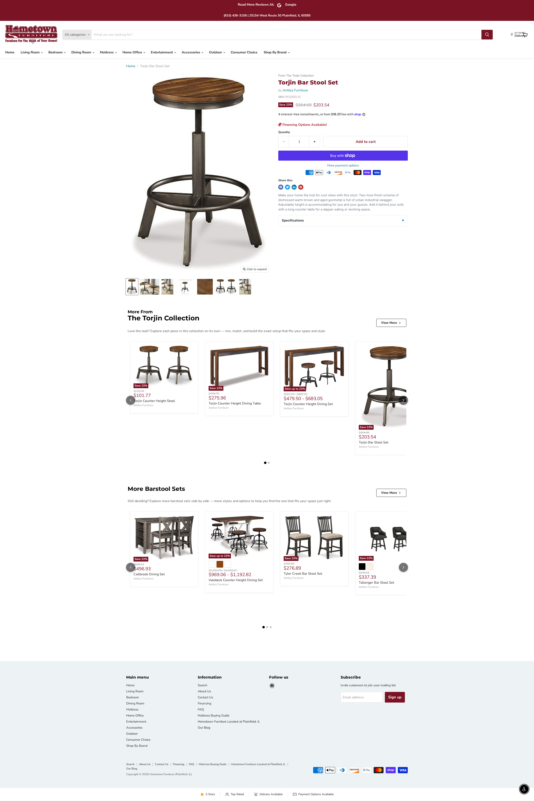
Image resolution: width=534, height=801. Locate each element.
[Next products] (403, 400)
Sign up (395, 697)
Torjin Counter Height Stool (154, 401)
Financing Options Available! (304, 124)
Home (9, 52)
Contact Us (205, 697)
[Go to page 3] (271, 627)
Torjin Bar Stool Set (373, 442)
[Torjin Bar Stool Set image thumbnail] (132, 286)
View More (389, 323)
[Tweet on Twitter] (287, 187)
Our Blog (204, 727)
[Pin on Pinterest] (300, 187)
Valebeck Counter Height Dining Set (236, 580)
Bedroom (55, 52)
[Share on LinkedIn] (294, 187)
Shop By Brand (275, 52)
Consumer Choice (244, 52)
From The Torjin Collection (296, 75)
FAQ (201, 709)
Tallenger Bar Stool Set (376, 582)
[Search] (487, 34)
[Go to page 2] (269, 463)
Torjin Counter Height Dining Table (235, 403)
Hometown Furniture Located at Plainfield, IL (229, 721)
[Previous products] (130, 400)
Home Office (132, 52)
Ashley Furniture (295, 90)
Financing (204, 703)
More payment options (343, 165)
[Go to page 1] (265, 463)
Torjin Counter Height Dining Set (308, 404)
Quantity (284, 132)
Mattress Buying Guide (213, 715)
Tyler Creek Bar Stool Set (303, 573)
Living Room (30, 52)
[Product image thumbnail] (149, 286)
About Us (204, 691)
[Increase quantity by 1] (314, 141)
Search (202, 685)
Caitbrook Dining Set (149, 574)
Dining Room (81, 52)
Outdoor (216, 52)
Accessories (191, 52)
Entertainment (162, 52)
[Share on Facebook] (280, 187)
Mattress (107, 52)
